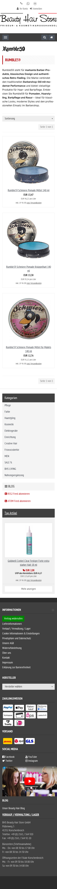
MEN (7, 456)
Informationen (11, 610)
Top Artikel (11, 513)
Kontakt (6, 657)
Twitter (8, 760)
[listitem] (8, 708)
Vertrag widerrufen (13, 618)
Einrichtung (10, 437)
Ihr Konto (24, 8)
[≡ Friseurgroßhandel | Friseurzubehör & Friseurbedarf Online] (28, 19)
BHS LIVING (10, 469)
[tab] (28, 611)
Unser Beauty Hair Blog (13, 808)
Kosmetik (9, 424)
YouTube (32, 757)
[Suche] (44, 37)
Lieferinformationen (12, 623)
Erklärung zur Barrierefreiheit (16, 667)
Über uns (6, 653)
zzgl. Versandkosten (34, 203)
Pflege (8, 405)
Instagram (33, 760)
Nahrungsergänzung (14, 475)
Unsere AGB (8, 643)
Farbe (7, 411)
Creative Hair (11, 443)
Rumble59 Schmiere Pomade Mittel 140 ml (28, 190)
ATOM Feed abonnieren (19, 501)
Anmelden (37, 8)
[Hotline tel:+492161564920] (21, 3)
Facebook (9, 757)
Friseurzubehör (12, 449)
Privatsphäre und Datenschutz (16, 638)
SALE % (8, 462)
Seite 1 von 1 (46, 127)
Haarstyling (10, 418)
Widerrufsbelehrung (12, 648)
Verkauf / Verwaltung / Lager (16, 628)
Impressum (7, 662)
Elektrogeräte (11, 430)
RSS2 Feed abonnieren (18, 493)
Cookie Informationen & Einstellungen (21, 633)
